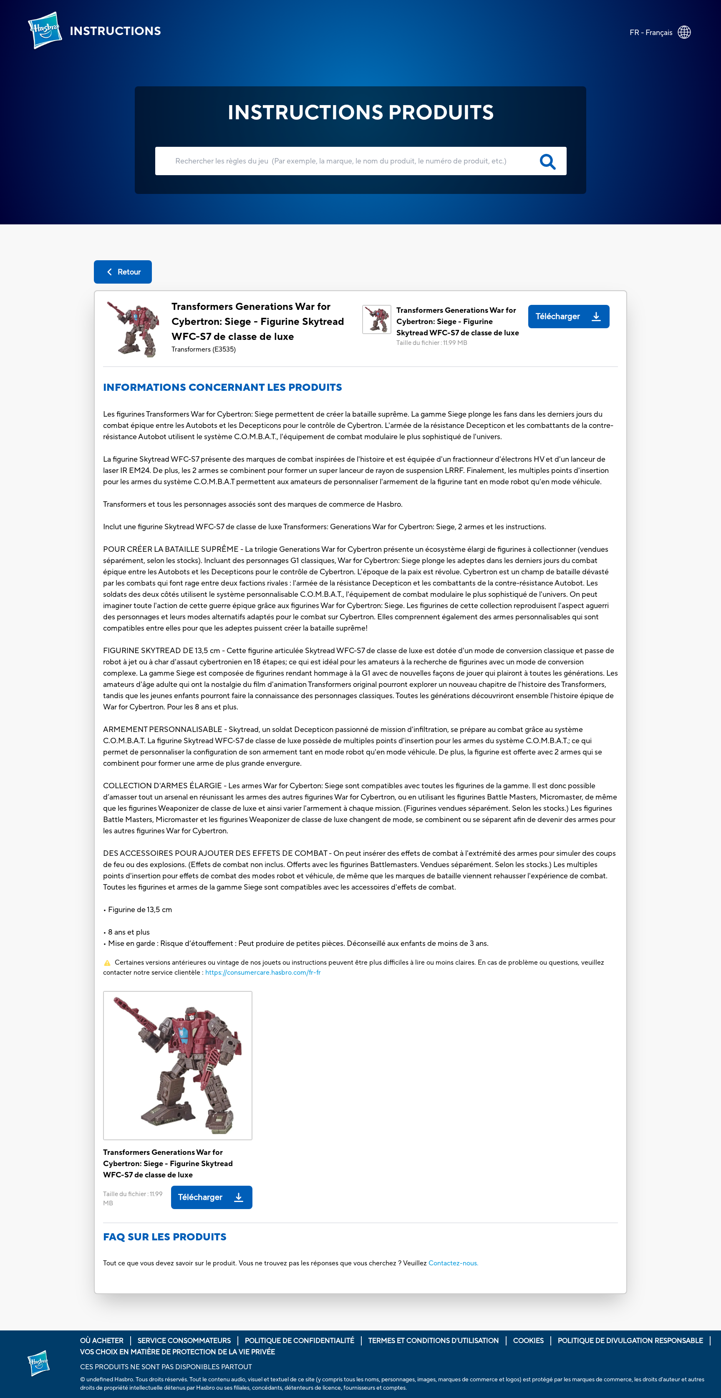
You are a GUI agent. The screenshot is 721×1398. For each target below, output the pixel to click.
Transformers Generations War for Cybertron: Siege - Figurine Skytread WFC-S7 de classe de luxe (257, 321)
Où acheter (102, 1341)
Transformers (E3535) (203, 349)
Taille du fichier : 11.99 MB (431, 343)
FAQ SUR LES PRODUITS (165, 1237)
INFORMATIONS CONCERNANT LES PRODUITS (222, 387)
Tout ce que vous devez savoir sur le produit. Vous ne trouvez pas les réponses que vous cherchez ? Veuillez (265, 1263)
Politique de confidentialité (299, 1341)
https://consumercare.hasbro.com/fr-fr (263, 972)
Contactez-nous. (454, 1263)
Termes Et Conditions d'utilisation (433, 1341)
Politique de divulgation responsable (630, 1341)
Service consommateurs (184, 1341)
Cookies (528, 1341)
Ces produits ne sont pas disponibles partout (166, 1367)
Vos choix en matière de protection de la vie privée (177, 1352)
